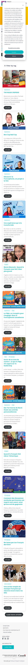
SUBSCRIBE (8, 647)
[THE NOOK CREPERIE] (14, 78)
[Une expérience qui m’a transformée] (14, 209)
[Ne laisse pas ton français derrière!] (14, 528)
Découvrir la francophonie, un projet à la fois (14, 179)
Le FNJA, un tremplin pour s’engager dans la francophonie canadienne (14, 315)
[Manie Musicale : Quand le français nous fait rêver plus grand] (14, 253)
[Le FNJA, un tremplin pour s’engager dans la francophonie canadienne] (14, 299)
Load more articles (14, 614)
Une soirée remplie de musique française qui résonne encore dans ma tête (13, 590)
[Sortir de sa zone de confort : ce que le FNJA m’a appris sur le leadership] (14, 345)
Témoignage (11, 356)
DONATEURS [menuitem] (6, 626)
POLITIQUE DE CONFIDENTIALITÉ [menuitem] (11, 630)
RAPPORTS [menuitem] (5, 628)
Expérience (7, 89)
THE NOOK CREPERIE (11, 92)
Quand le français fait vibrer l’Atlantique (12, 455)
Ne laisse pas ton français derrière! (14, 543)
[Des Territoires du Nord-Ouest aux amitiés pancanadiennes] (14, 394)
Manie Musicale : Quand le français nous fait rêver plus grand (14, 269)
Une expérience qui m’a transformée (13, 224)
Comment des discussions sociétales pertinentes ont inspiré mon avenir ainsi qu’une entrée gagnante (14, 501)
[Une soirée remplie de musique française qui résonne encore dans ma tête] (14, 573)
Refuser (14, 56)
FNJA (13, 310)
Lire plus (8, 108)
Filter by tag (11, 66)
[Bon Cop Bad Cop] (14, 121)
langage (6, 264)
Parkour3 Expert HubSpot (17, 661)
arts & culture (7, 584)
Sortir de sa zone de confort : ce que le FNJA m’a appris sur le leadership (12, 363)
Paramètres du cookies (14, 48)
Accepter (14, 52)
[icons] (3, 639)
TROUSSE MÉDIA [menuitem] (7, 632)
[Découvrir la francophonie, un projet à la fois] (14, 163)
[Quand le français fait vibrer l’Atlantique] (14, 440)
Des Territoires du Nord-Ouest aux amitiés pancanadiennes (13, 410)
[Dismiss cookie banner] (23, 5)
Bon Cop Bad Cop (10, 135)
